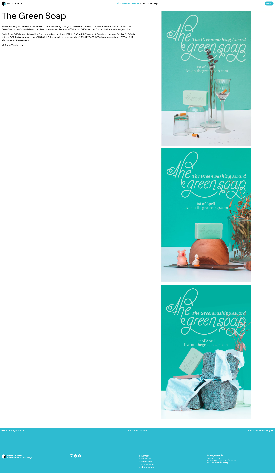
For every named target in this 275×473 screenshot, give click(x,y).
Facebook (79, 455)
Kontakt (145, 455)
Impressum (146, 461)
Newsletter (146, 458)
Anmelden (149, 467)
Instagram (71, 455)
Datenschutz (147, 464)
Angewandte (215, 455)
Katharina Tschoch (129, 3)
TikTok (75, 455)
